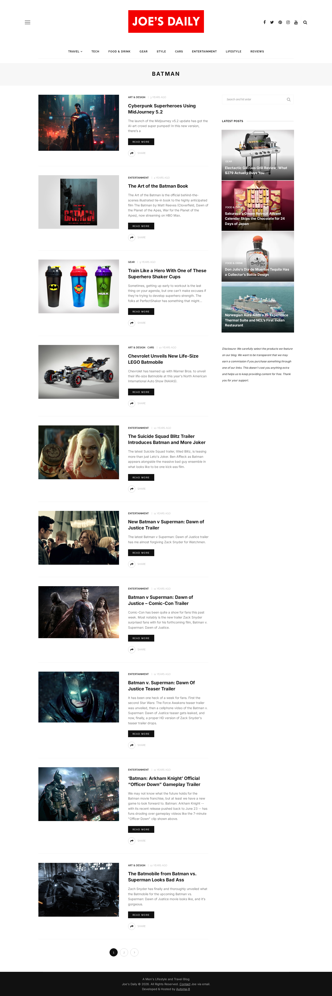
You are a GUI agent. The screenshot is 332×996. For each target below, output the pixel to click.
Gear (144, 51)
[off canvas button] (27, 22)
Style (161, 51)
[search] (305, 22)
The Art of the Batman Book (158, 186)
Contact (185, 984)
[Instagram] (288, 22)
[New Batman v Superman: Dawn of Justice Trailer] (78, 537)
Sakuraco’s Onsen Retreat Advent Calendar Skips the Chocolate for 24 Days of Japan (255, 218)
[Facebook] (264, 22)
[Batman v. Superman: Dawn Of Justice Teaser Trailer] (78, 696)
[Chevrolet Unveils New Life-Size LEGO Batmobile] (78, 371)
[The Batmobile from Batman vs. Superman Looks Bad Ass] (78, 889)
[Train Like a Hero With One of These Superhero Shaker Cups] (78, 286)
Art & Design (136, 97)
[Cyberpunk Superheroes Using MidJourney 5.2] (78, 122)
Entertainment (204, 51)
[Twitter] (272, 22)
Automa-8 (183, 989)
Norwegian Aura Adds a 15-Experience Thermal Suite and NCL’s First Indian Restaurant (256, 320)
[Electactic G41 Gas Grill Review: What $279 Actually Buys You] (258, 154)
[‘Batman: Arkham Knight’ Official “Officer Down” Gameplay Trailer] (78, 793)
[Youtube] (296, 22)
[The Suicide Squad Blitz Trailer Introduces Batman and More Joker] (78, 452)
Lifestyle (233, 51)
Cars (179, 51)
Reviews (257, 51)
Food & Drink (119, 51)
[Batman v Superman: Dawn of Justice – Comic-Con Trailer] (78, 611)
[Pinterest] (280, 22)
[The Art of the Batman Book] (78, 201)
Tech (95, 51)
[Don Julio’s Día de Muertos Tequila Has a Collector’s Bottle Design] (258, 256)
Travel (73, 51)
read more (141, 141)
